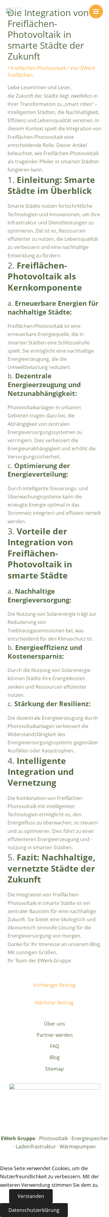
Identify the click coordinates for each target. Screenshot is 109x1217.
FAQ (54, 1046)
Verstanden (31, 1196)
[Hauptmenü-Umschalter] (96, 11)
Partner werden (55, 1035)
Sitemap (54, 1068)
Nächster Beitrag (54, 1002)
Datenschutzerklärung (33, 1210)
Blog (55, 1057)
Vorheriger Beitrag (54, 985)
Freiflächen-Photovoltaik (38, 68)
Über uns (54, 1023)
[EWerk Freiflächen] (13, 11)
